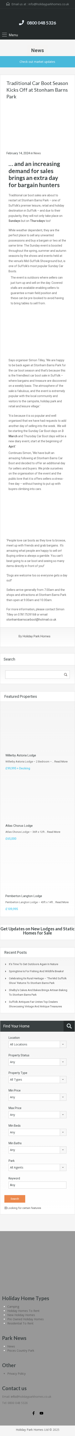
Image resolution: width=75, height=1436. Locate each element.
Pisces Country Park (20, 1350)
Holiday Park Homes (36, 636)
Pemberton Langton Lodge (23, 896)
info (13, 1397)
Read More (61, 761)
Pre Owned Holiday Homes (25, 1319)
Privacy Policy (16, 1374)
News (37, 153)
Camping (13, 1307)
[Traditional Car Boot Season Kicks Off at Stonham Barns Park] (37, 124)
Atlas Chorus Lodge (19, 826)
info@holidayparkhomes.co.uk (49, 4)
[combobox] (37, 1044)
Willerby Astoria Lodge (20, 755)
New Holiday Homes (21, 1315)
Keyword (14, 1178)
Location (14, 1037)
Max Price (15, 1108)
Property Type (18, 1073)
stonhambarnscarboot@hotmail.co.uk (31, 619)
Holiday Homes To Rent (23, 1311)
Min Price (15, 1090)
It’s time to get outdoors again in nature (33, 964)
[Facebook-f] (33, 1413)
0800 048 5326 (41, 22)
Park (12, 1160)
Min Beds (15, 1125)
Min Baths (15, 1143)
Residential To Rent (20, 1323)
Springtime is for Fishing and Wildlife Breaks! (36, 971)
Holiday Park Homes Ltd (32, 1430)
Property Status (19, 1055)
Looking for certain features (24, 1208)
